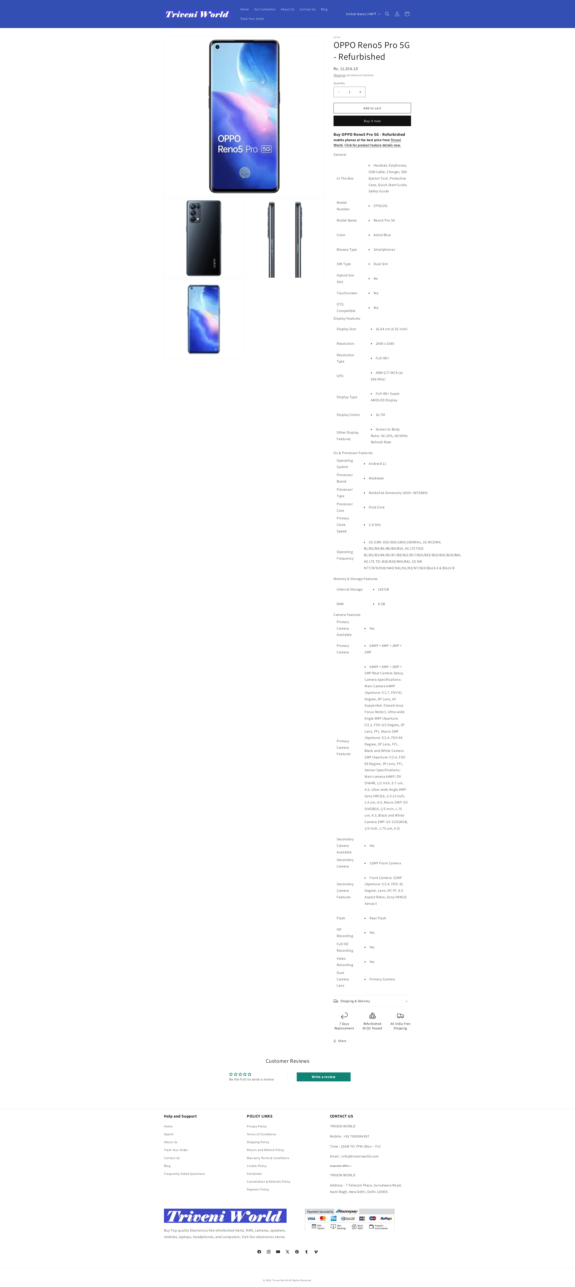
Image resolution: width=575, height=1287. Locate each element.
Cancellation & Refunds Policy (268, 1181)
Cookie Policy (256, 1166)
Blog (167, 1166)
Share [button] (342, 1041)
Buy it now (372, 121)
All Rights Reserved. (300, 1280)
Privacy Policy (256, 1126)
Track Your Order (176, 1150)
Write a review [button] (323, 1076)
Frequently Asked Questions (184, 1174)
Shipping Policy (258, 1142)
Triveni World (280, 1280)
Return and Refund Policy (265, 1150)
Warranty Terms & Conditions (268, 1158)
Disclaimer (254, 1174)
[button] (387, 14)
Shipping (339, 75)
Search (169, 1134)
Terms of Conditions (261, 1134)
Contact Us (172, 1158)
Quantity (339, 83)
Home (168, 1126)
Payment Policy (258, 1190)
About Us (170, 1142)
